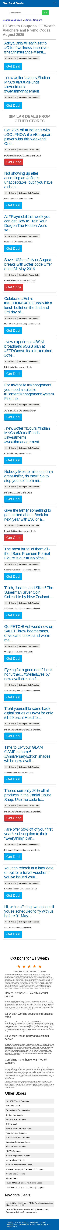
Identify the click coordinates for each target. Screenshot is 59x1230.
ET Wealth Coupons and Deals (17, 453)
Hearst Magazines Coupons (18, 1156)
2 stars (24, 966)
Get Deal (13, 66)
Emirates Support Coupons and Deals (20, 889)
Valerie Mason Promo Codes (18, 1128)
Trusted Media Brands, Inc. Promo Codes (24, 1183)
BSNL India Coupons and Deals (18, 367)
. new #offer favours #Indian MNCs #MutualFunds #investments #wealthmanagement (27, 1211)
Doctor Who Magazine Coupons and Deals (22, 729)
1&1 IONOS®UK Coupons (17, 1101)
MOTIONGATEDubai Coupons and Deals (22, 324)
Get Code (13, 162)
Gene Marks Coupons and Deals (18, 198)
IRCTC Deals (12, 1124)
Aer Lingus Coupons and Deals (17, 927)
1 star (19, 966)
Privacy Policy (13, 1224)
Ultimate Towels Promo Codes (19, 1165)
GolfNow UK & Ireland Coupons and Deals (22, 155)
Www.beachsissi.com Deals (18, 1142)
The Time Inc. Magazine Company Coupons (25, 1187)
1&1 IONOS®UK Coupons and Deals (20, 410)
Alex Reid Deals (13, 1106)
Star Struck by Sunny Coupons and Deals (22, 690)
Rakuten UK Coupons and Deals (18, 242)
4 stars (34, 966)
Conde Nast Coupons (15, 1174)
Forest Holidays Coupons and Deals (20, 280)
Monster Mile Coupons (16, 1119)
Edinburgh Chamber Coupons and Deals (22, 850)
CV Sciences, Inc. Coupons (18, 1137)
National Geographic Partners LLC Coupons (25, 1169)
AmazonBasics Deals (15, 1160)
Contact (42, 1222)
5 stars (40, 966)
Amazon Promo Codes (16, 1146)
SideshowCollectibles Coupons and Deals (22, 570)
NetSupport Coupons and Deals (18, 492)
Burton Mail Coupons (15, 1115)
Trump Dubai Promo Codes (18, 1110)
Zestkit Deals (11, 1178)
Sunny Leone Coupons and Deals (18, 772)
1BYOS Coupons (13, 1151)
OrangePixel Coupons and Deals (18, 652)
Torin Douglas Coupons (16, 1133)
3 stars (29, 966)
